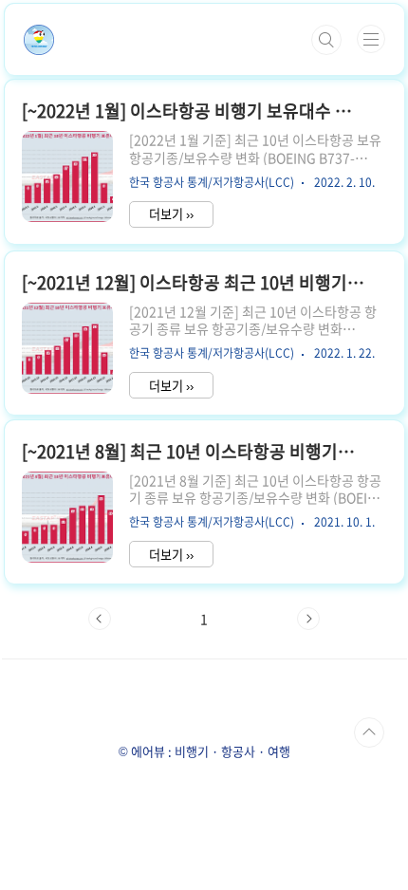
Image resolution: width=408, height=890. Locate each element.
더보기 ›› (171, 214)
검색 (326, 40)
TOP (369, 732)
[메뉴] (371, 39)
